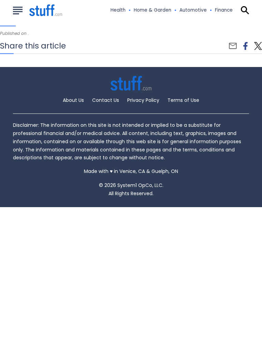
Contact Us (105, 100)
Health (118, 10)
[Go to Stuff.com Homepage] (37, 10)
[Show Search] (245, 10)
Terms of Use (183, 100)
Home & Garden (152, 10)
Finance (224, 10)
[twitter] (258, 46)
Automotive (193, 10)
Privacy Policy (143, 100)
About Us (73, 100)
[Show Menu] (17, 9)
